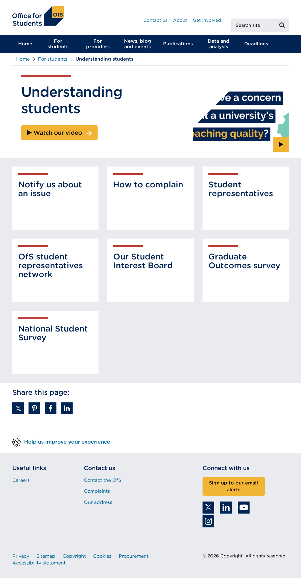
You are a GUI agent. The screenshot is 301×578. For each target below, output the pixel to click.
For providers (98, 43)
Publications (178, 43)
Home (25, 43)
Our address (98, 502)
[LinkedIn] (226, 508)
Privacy (20, 556)
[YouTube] (244, 508)
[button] (18, 408)
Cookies (102, 556)
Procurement (133, 556)
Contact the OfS (102, 480)
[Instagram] (208, 521)
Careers (21, 480)
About (180, 20)
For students (58, 43)
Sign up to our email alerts (233, 486)
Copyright (74, 556)
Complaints (97, 491)
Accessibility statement (39, 563)
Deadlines (256, 43)
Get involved (207, 20)
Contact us (155, 20)
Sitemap (45, 556)
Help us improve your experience (67, 442)
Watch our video (57, 132)
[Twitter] (208, 508)
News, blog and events (137, 43)
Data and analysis (218, 43)
